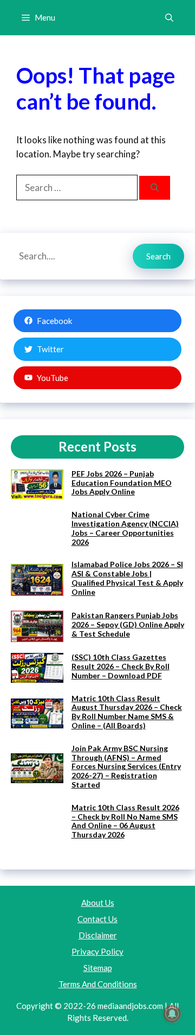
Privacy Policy (97, 951)
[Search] (154, 188)
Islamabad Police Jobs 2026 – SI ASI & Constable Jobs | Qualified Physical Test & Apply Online (127, 578)
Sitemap (97, 968)
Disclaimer (98, 935)
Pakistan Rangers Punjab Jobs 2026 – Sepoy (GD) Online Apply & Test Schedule (128, 624)
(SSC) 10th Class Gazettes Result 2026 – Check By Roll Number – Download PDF (121, 666)
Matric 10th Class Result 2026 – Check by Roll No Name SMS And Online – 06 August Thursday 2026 (125, 821)
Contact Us (97, 919)
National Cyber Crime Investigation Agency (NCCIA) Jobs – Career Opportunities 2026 (125, 528)
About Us (97, 902)
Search (158, 256)
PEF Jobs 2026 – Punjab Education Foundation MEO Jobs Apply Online (122, 483)
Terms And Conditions (97, 984)
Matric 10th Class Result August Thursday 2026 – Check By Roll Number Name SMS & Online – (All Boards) (127, 712)
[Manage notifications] (172, 1014)
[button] (169, 17)
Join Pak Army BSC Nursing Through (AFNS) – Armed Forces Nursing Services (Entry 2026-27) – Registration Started (126, 766)
